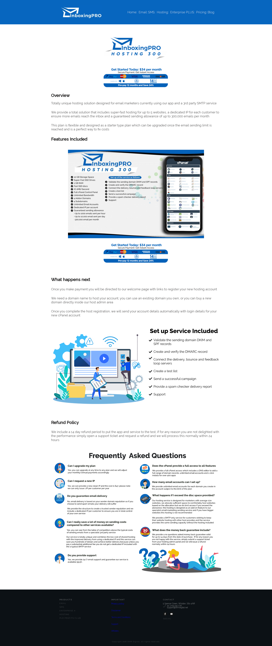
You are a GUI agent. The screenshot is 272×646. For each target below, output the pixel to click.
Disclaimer (116, 610)
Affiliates (115, 631)
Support (114, 624)
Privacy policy (117, 604)
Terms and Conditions (120, 617)
